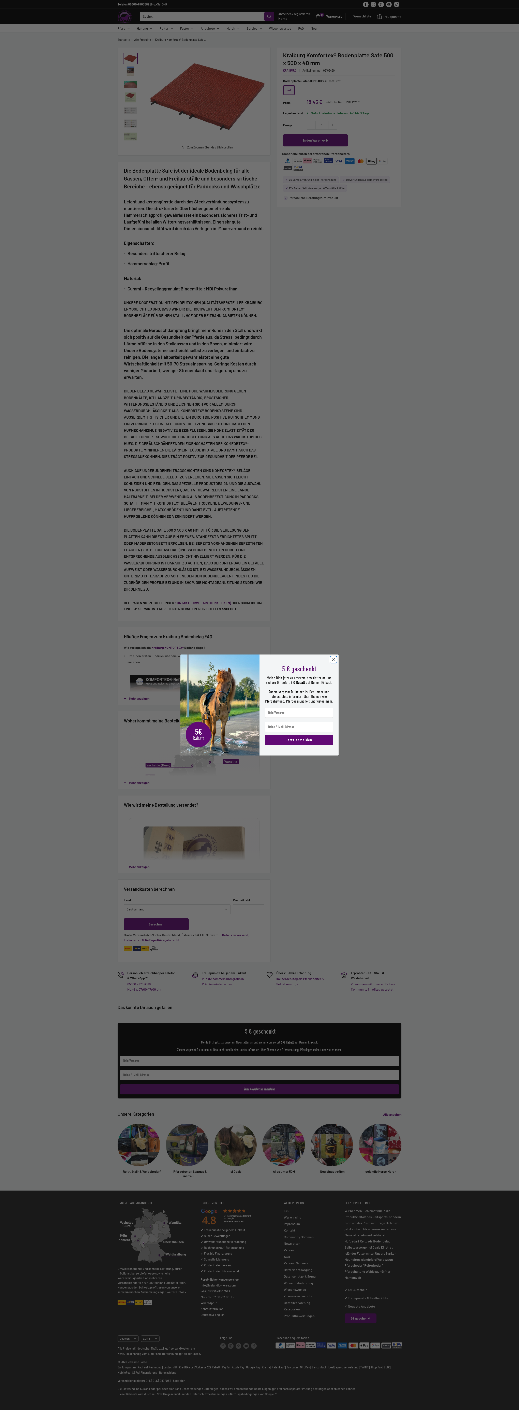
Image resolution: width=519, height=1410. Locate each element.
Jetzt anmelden (299, 740)
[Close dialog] (333, 659)
